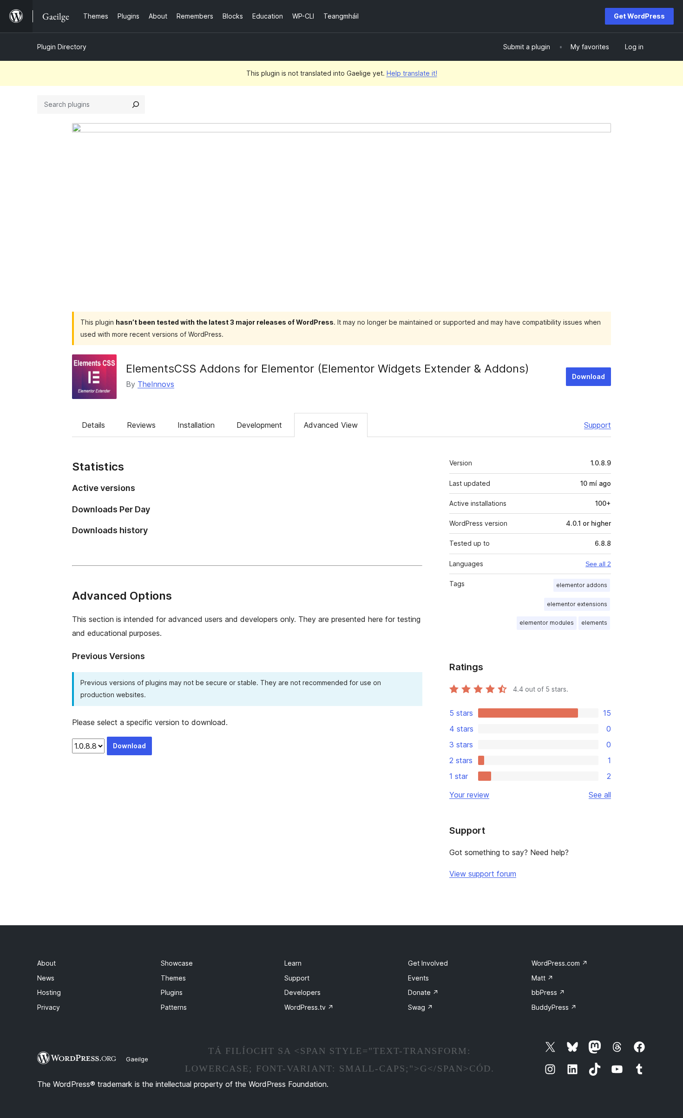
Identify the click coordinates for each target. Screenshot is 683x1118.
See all (600, 794)
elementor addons (581, 585)
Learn (293, 963)
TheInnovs (156, 384)
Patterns (174, 1007)
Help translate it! (412, 73)
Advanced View (331, 425)
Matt (542, 978)
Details (93, 425)
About (46, 963)
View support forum (482, 873)
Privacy (48, 1007)
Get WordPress (639, 16)
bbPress (548, 992)
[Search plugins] (135, 104)
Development (259, 425)
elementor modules (546, 622)
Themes (173, 978)
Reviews (141, 425)
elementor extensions (577, 604)
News (45, 978)
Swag (420, 1007)
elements (594, 622)
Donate (423, 992)
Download (588, 376)
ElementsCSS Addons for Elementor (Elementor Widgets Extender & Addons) (327, 368)
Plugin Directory (61, 47)
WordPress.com (560, 963)
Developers (302, 992)
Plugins (172, 992)
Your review (469, 794)
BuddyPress (554, 1007)
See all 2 (598, 564)
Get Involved (428, 963)
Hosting (49, 992)
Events (418, 978)
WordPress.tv (309, 1007)
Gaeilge (137, 1059)
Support (597, 425)
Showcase (177, 963)
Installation (196, 425)
